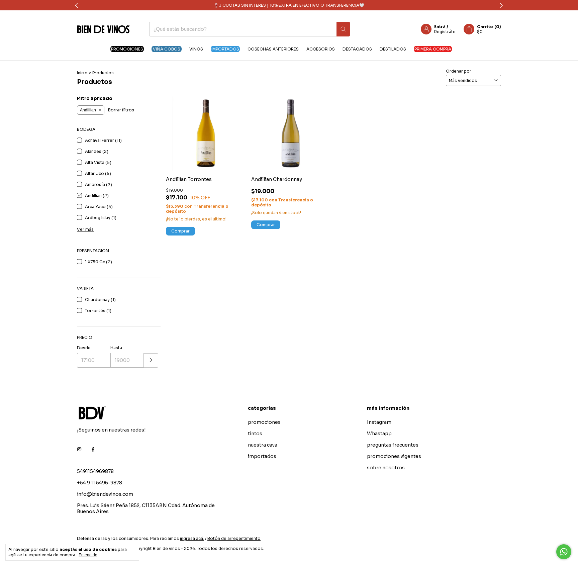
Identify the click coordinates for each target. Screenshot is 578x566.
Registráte (445, 31)
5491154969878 (95, 471)
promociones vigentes (394, 456)
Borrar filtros (121, 109)
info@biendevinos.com (105, 494)
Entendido (88, 555)
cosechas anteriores (273, 49)
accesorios (320, 49)
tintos (255, 434)
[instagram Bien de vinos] (79, 449)
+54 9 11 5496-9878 (99, 483)
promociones (127, 49)
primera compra (432, 49)
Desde (84, 347)
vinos (196, 49)
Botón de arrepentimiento (234, 538)
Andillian (88, 110)
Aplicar (151, 360)
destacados (357, 49)
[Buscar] (343, 29)
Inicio (82, 72)
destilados (393, 49)
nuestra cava (262, 445)
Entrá (440, 26)
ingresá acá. (192, 538)
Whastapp (379, 434)
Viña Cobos (166, 49)
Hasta (116, 347)
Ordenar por (458, 71)
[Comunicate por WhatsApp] (563, 551)
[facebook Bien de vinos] (93, 449)
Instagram (379, 422)
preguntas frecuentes (392, 445)
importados (225, 49)
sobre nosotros (386, 468)
